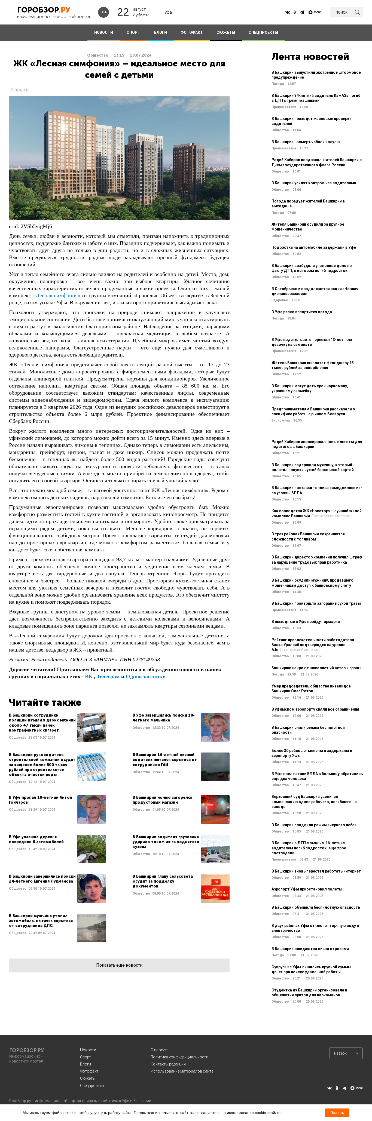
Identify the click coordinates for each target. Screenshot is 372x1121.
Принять (337, 1113)
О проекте (159, 1050)
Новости (88, 1050)
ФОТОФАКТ (192, 32)
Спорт (85, 1057)
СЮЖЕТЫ (226, 32)
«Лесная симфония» (57, 295)
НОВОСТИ (103, 32)
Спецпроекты (92, 1085)
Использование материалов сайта (182, 1071)
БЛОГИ (160, 32)
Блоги (85, 1064)
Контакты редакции (168, 1064)
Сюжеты (87, 1078)
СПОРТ (133, 32)
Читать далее (57, 727)
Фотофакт (89, 1071)
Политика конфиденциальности (179, 1057)
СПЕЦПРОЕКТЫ (263, 32)
